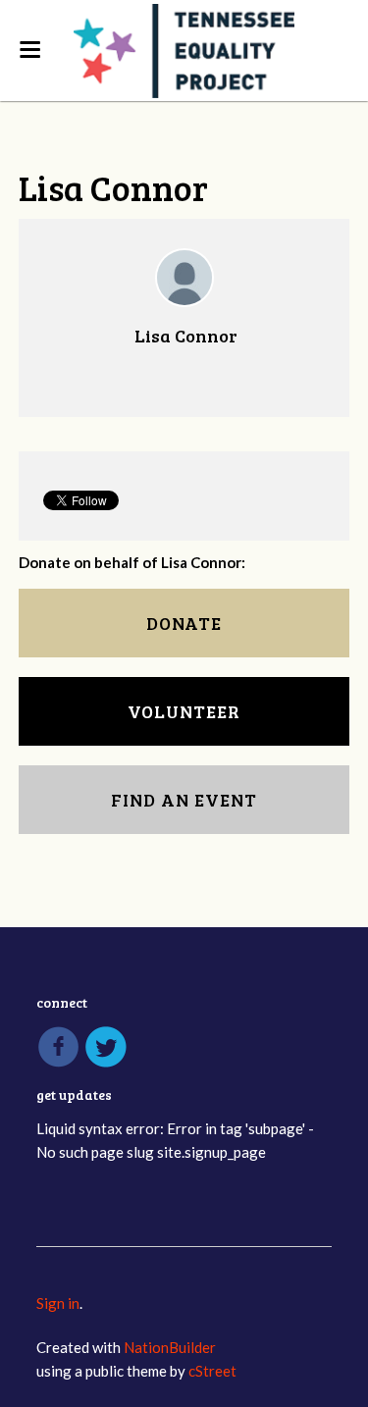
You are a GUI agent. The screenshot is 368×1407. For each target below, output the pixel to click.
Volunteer (184, 711)
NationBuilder (170, 1347)
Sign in (57, 1303)
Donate (184, 623)
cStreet (212, 1371)
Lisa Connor (185, 335)
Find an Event (184, 799)
